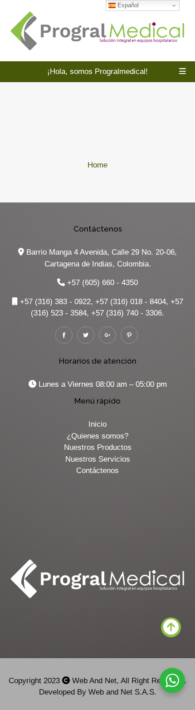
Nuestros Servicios (97, 459)
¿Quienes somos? (97, 436)
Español (127, 5)
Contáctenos (97, 470)
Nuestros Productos (98, 447)
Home (97, 165)
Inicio (97, 424)
